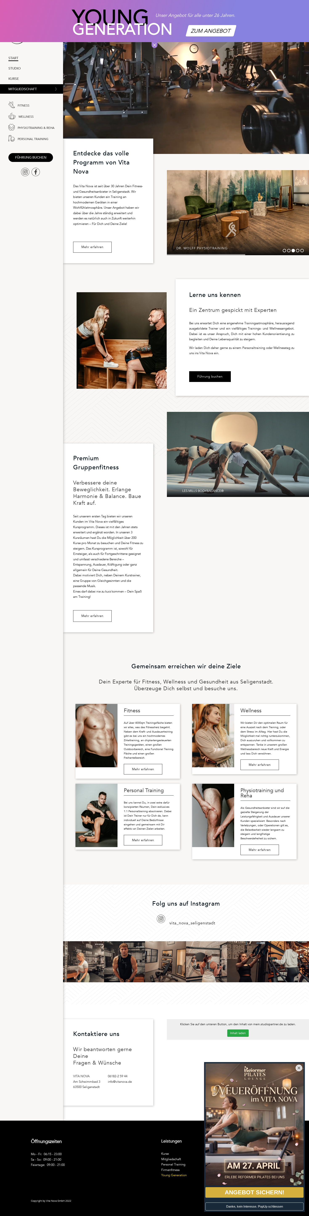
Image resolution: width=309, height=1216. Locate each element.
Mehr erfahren (92, 247)
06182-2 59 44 (117, 1076)
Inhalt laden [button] (238, 1033)
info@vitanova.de (120, 1082)
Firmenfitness (170, 1170)
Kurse (165, 1154)
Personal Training (173, 1164)
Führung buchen (30, 157)
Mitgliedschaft (22, 89)
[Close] (299, 1068)
